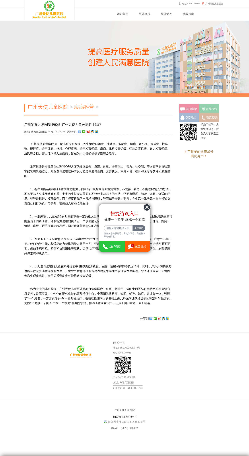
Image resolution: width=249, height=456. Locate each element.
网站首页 (123, 13)
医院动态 (166, 13)
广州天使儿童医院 (48, 107)
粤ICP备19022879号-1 (124, 417)
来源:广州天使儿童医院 (35, 131)
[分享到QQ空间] (96, 131)
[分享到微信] (83, 131)
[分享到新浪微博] (88, 131)
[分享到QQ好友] (92, 131)
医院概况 (144, 13)
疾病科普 (84, 107)
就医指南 (188, 13)
